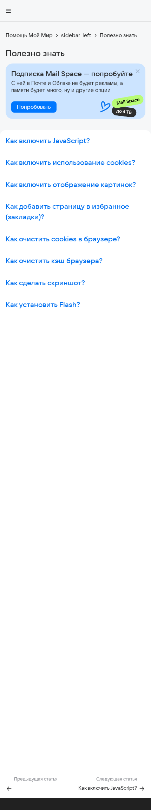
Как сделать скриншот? (45, 282)
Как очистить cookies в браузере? (63, 238)
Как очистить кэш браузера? (54, 260)
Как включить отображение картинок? (71, 184)
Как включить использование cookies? (70, 162)
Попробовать (34, 106)
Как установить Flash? (43, 304)
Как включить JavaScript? (48, 140)
